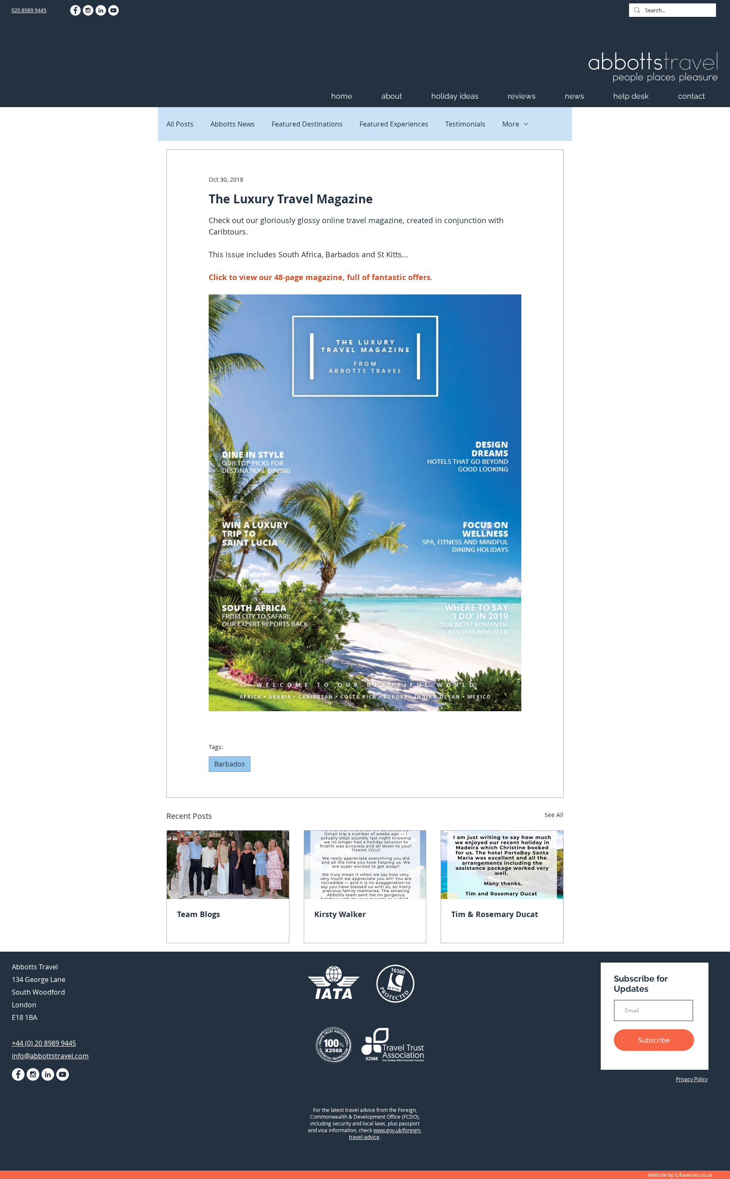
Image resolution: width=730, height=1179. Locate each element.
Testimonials (465, 124)
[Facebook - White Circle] (75, 10)
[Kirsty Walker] (365, 865)
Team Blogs (198, 914)
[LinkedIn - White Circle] (100, 10)
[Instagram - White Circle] (88, 10)
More (510, 124)
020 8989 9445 (28, 10)
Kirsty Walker (340, 914)
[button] (402, 96)
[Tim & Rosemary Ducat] (502, 865)
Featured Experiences (394, 124)
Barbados (229, 764)
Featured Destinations (307, 124)
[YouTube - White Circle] (113, 10)
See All (554, 815)
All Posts (179, 124)
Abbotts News (232, 124)
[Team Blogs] (228, 865)
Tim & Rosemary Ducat (494, 914)
